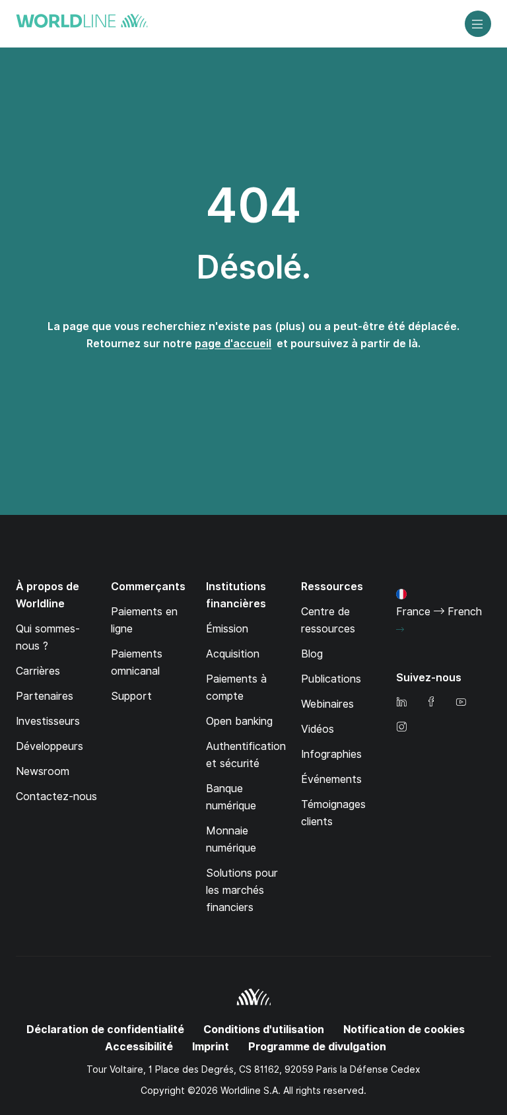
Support (131, 696)
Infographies (331, 754)
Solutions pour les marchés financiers (242, 890)
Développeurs (49, 746)
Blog (312, 654)
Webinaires (327, 704)
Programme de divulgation (317, 1046)
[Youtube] (461, 702)
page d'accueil (233, 343)
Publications (331, 679)
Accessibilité (139, 1046)
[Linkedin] (401, 702)
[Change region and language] (400, 630)
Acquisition (232, 654)
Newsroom (42, 771)
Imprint (210, 1046)
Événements (331, 779)
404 (253, 205)
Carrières (38, 671)
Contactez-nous (56, 796)
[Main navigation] (478, 24)
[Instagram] (401, 728)
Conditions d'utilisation (263, 1029)
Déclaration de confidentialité (105, 1029)
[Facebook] (431, 702)
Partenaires (44, 696)
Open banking (239, 721)
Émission (227, 629)
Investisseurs (48, 721)
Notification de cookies (404, 1029)
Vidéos (317, 729)
